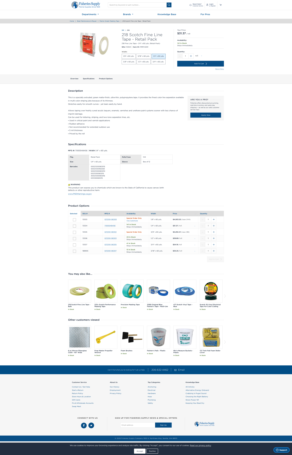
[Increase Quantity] (191, 56)
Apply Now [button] (205, 115)
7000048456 (109, 226)
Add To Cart (199, 64)
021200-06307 (110, 251)
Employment (115, 390)
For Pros (205, 14)
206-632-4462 (159, 369)
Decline (152, 451)
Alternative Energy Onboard (197, 390)
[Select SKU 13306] (74, 238)
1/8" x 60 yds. (128, 56)
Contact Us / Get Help (81, 387)
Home (72, 21)
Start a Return (77, 390)
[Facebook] (84, 424)
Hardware (152, 393)
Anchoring (152, 387)
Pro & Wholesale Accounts (83, 403)
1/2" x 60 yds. (143, 62)
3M (123, 30)
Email (181, 369)
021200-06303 (110, 238)
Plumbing (152, 400)
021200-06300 (110, 219)
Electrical (151, 390)
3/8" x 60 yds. (129, 62)
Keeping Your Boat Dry (195, 403)
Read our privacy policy (200, 445)
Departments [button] (89, 14)
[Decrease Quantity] (179, 56)
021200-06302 (110, 232)
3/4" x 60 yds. (158, 62)
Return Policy (219, 69)
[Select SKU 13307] (74, 244)
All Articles (190, 387)
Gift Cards (76, 400)
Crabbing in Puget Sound (196, 393)
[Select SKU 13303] (74, 219)
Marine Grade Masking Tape (109, 21)
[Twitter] (91, 424)
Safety (150, 403)
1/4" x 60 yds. (158, 56)
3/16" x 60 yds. (144, 56)
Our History (114, 387)
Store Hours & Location (81, 397)
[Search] (169, 5)
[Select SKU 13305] (74, 232)
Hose (150, 397)
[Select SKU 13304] (74, 226)
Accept (140, 451)
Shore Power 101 (192, 400)
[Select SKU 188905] (74, 251)
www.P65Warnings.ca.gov (80, 194)
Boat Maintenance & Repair (87, 21)
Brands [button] (127, 14)
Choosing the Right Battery (197, 397)
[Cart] (219, 4)
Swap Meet (76, 406)
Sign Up (163, 425)
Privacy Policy (115, 393)
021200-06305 (110, 245)
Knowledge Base (167, 14)
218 (128, 30)
